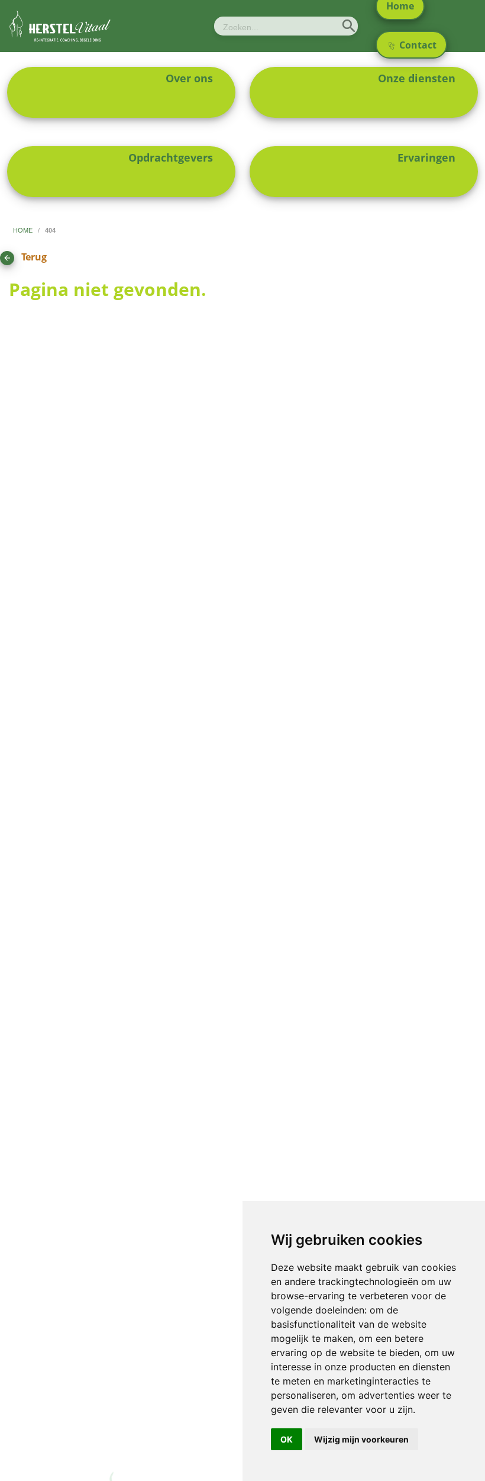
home (23, 230)
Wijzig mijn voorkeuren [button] (361, 1439)
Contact (416, 44)
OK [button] (286, 1439)
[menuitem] (121, 92)
